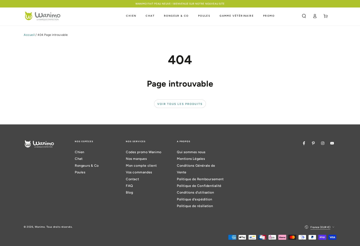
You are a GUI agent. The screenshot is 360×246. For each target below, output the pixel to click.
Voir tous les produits (179, 104)
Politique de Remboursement (200, 179)
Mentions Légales (191, 159)
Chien (79, 152)
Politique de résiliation (195, 206)
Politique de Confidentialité (199, 186)
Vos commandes (139, 172)
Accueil (29, 35)
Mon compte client (141, 166)
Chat (78, 159)
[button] (304, 16)
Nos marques (136, 159)
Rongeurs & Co (87, 166)
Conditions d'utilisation (195, 192)
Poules (80, 172)
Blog (129, 192)
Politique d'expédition (194, 199)
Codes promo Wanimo (143, 152)
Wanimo (40, 226)
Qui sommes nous (191, 152)
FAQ (129, 186)
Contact (132, 179)
